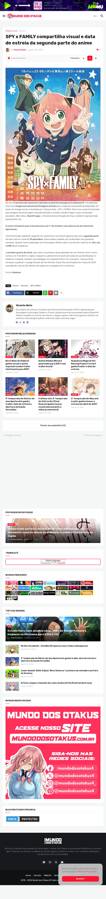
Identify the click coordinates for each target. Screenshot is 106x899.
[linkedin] (27, 322)
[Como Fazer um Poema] (87, 589)
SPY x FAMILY (36, 286)
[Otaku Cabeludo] (12, 589)
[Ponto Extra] (12, 594)
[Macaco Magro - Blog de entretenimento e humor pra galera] (49, 589)
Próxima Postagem (93, 435)
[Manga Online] (49, 594)
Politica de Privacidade (87, 871)
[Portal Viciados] (62, 584)
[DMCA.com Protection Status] (23, 822)
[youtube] (62, 862)
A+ (96, 58)
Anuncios (24, 286)
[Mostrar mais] (61, 293)
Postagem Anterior (12, 435)
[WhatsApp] (45, 293)
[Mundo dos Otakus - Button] (12, 584)
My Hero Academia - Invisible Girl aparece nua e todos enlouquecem (54, 646)
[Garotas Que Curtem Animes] (49, 584)
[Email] (56, 293)
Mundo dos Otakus (41, 880)
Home (28, 875)
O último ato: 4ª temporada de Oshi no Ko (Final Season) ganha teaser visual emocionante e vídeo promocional (52, 404)
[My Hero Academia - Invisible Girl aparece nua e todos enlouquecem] (12, 649)
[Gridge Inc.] (24, 589)
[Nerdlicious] (62, 589)
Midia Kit (47, 875)
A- (84, 58)
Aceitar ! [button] (80, 878)
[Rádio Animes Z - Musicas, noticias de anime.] (74, 584)
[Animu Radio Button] (37, 584)
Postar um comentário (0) (53, 425)
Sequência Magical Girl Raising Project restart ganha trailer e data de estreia (83, 365)
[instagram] (20, 322)
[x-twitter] (24, 322)
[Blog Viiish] (24, 594)
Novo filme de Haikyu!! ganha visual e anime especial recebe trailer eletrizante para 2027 (18, 365)
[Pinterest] (50, 293)
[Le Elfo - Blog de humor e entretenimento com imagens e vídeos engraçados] (37, 589)
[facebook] (17, 322)
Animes (22, 31)
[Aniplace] (12, 599)
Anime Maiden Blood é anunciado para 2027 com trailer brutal (52, 364)
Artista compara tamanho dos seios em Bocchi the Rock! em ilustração (56, 683)
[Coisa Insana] (37, 594)
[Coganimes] (87, 594)
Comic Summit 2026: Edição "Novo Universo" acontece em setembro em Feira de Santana (59, 671)
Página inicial (11, 31)
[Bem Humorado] (74, 594)
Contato (37, 875)
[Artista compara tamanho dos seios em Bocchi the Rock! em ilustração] (12, 686)
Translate (61, 563)
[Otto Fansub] (62, 594)
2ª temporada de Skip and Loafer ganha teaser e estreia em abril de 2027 (84, 401)
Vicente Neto (24, 305)
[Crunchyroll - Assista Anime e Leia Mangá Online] (24, 584)
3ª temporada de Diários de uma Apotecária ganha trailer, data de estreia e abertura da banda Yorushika (20, 404)
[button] (4, 16)
